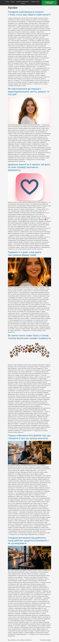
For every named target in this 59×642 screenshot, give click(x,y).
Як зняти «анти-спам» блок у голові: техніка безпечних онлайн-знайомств (29, 337)
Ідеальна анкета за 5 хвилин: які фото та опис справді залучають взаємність (29, 167)
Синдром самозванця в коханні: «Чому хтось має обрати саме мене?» (29, 13)
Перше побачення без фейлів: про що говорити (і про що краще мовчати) (29, 437)
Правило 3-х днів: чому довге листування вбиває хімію (24, 253)
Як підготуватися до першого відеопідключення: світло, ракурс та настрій (28, 91)
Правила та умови (35, 1)
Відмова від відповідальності (23, 1)
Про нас (13, 1)
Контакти (23, 3)
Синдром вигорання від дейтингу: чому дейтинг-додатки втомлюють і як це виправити (28, 540)
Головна (7, 1)
